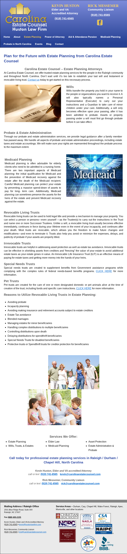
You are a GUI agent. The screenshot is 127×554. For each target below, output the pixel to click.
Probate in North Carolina (17, 44)
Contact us (33, 79)
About (17, 36)
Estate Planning (32, 36)
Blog (48, 44)
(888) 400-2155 (14, 517)
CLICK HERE (104, 271)
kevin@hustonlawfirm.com (30, 524)
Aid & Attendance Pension (82, 36)
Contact (59, 44)
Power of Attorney (55, 36)
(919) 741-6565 (64, 18)
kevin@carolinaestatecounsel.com (80, 474)
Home (7, 36)
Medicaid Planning (110, 36)
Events (38, 44)
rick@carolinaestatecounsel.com (80, 483)
